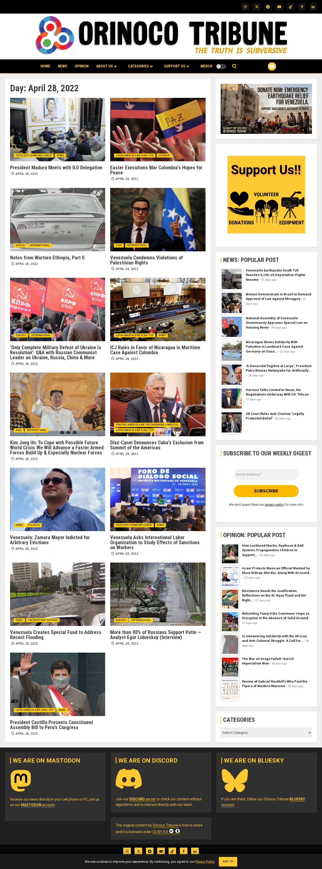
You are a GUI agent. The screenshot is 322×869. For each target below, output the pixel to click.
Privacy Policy (204, 861)
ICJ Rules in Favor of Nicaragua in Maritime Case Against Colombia (155, 350)
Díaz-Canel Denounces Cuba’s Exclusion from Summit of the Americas (157, 445)
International (40, 245)
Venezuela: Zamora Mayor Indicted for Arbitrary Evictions (50, 539)
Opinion (82, 66)
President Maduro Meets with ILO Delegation (56, 168)
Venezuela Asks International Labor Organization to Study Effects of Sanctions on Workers (155, 542)
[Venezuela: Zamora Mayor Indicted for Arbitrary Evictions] (57, 499)
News (62, 66)
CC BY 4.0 (160, 832)
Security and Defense (43, 620)
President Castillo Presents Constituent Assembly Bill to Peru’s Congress (51, 724)
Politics (34, 525)
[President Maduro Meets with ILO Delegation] (57, 129)
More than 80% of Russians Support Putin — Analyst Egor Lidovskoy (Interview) (155, 634)
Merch (206, 66)
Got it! (228, 861)
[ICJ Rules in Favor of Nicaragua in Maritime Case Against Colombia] (157, 309)
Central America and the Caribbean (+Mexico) (147, 424)
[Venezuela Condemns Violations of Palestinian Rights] (157, 219)
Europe (21, 335)
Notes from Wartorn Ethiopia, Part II (47, 258)
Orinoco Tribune (165, 825)
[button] (234, 66)
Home (45, 66)
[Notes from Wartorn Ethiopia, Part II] (57, 219)
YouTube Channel (264, 66)
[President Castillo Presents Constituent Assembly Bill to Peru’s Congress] (57, 684)
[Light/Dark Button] (221, 66)
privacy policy (274, 504)
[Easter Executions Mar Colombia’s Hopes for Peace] (157, 129)
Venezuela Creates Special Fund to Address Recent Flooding (55, 634)
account (38, 805)
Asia (119, 245)
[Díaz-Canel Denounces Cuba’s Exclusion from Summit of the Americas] (157, 404)
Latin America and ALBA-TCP (134, 155)
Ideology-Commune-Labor (34, 155)
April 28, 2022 (26, 174)
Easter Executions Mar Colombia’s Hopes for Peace (156, 170)
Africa (20, 245)
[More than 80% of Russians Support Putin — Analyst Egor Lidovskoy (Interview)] (157, 594)
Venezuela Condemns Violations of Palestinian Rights (146, 260)
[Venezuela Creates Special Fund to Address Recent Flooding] (57, 594)
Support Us (174, 66)
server (142, 799)
